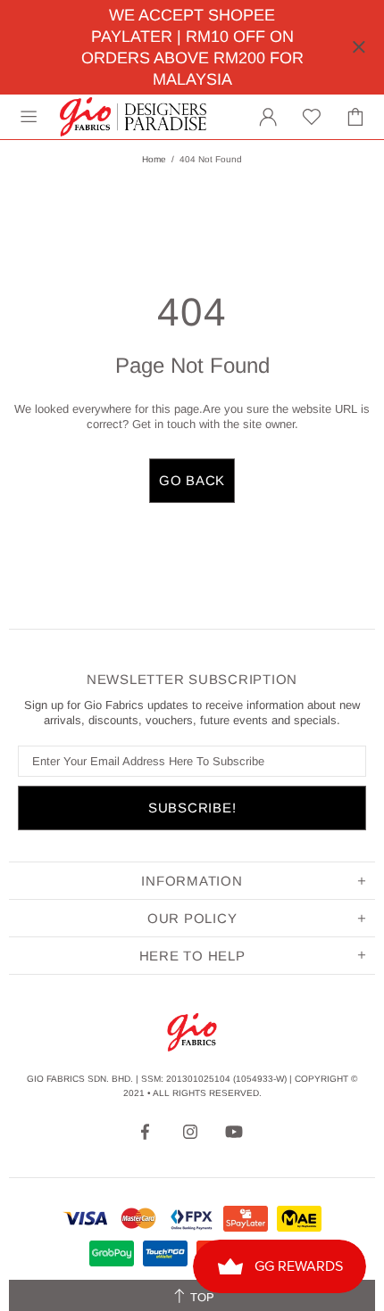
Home (154, 159)
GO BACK (192, 480)
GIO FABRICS (133, 117)
